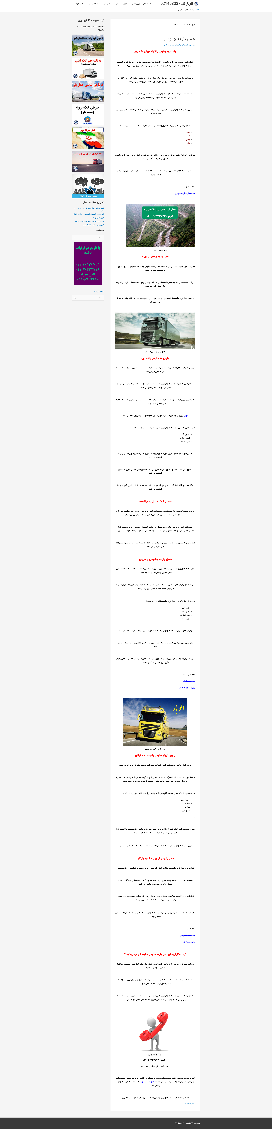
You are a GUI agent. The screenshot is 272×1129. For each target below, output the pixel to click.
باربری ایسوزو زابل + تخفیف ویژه (93, 225)
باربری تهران (136, 3)
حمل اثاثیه (107, 3)
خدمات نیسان (93, 3)
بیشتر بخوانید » (190, 1103)
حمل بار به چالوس (179, 39)
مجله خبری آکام (99, 291)
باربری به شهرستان (121, 3)
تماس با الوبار (80, 3)
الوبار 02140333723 (176, 4)
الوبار (186, 415)
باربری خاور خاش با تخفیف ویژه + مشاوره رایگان (88, 214)
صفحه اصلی (147, 3)
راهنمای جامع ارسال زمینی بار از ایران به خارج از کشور (89, 209)
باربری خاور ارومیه (98, 217)
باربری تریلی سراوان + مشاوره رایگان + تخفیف (89, 221)
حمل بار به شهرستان (188, 45)
